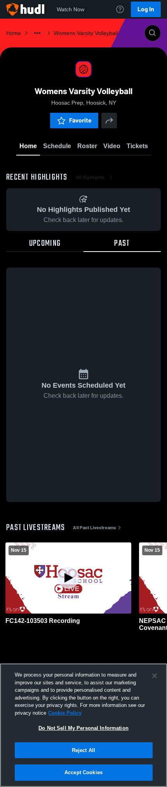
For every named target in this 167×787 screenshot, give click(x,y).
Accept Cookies (83, 772)
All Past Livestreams (94, 528)
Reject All (83, 750)
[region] (83, 725)
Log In (145, 9)
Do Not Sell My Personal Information (83, 728)
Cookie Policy (65, 713)
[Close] (154, 675)
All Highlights (90, 177)
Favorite (80, 120)
